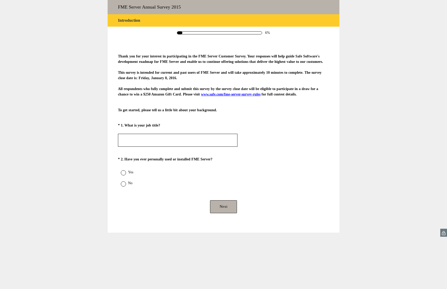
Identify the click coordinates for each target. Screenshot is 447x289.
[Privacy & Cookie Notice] (444, 232)
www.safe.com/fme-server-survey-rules (230, 94)
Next (223, 206)
